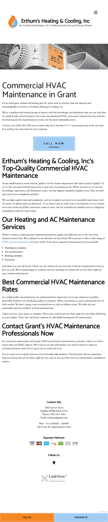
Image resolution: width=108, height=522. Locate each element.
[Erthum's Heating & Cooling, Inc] (12, 22)
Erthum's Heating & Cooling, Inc (55, 21)
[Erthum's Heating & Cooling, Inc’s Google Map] (54, 463)
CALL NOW (54, 143)
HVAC (67, 125)
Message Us (81, 517)
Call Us (27, 517)
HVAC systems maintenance (16, 242)
